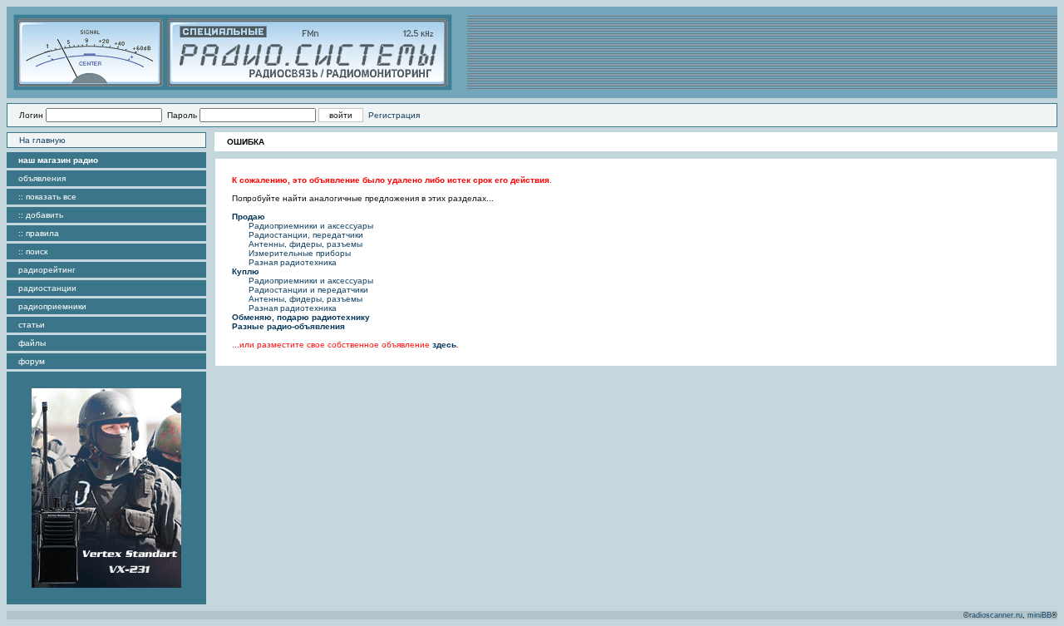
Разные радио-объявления (288, 326)
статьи (31, 324)
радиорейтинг (47, 269)
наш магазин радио (58, 160)
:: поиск (32, 251)
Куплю (245, 271)
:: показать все (47, 196)
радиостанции (47, 288)
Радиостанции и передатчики (308, 289)
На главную (42, 140)
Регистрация (394, 115)
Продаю (248, 216)
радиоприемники (52, 306)
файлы (32, 343)
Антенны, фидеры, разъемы (305, 244)
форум (31, 361)
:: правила (38, 233)
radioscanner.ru (995, 615)
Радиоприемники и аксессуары (311, 225)
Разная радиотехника (293, 262)
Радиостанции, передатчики (306, 234)
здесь (444, 344)
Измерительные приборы (300, 253)
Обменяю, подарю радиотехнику (301, 317)
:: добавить (40, 214)
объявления (42, 178)
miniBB (1039, 615)
